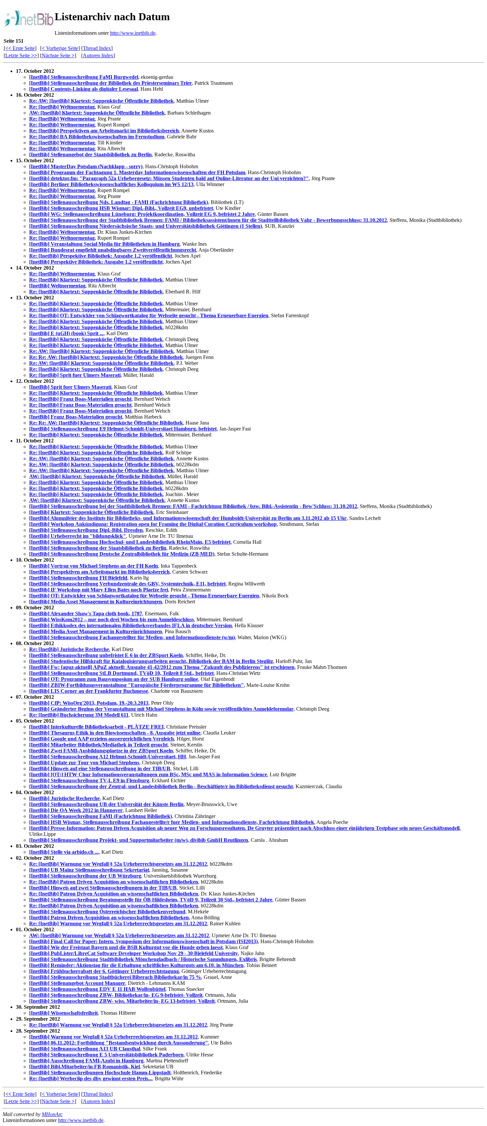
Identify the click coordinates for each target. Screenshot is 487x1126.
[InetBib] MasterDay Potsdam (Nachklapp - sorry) (85, 166)
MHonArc (52, 1114)
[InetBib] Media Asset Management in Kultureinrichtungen (95, 601)
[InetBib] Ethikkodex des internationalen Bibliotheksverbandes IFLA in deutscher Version (130, 625)
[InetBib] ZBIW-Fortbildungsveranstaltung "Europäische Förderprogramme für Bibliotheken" (136, 685)
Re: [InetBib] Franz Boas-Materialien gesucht (80, 399)
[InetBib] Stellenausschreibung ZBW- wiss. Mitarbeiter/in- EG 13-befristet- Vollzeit (122, 1001)
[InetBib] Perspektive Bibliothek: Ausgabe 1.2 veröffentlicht (96, 262)
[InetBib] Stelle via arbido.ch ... (64, 852)
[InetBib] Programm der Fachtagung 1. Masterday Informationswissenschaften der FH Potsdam (137, 172)
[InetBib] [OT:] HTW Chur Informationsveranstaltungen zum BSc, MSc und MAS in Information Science (148, 774)
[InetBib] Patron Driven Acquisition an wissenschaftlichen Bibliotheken (109, 917)
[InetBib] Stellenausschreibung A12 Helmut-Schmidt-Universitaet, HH (107, 756)
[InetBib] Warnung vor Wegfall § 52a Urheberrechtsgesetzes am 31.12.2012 (113, 1037)
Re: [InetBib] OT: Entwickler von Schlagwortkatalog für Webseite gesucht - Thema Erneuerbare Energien (148, 315)
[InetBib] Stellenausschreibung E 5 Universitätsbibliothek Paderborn (106, 1054)
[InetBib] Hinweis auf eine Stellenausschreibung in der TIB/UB (99, 768)
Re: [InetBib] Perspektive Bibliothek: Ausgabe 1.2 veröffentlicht (100, 256)
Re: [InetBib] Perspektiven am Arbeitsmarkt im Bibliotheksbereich (104, 130)
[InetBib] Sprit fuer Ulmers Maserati (70, 387)
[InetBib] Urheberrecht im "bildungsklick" (77, 536)
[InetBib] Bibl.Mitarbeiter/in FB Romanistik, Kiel (84, 1066)
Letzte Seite (21, 55)
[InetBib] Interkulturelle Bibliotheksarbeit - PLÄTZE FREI (96, 727)
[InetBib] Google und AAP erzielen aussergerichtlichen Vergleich (101, 739)
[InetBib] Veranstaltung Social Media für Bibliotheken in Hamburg (104, 244)
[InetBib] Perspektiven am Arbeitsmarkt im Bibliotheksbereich (99, 572)
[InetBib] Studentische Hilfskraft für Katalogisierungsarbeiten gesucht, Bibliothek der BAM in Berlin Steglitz (151, 661)
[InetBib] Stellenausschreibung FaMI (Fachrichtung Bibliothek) (100, 816)
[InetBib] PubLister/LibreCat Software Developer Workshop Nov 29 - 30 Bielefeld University (133, 953)
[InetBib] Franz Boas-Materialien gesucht (75, 417)
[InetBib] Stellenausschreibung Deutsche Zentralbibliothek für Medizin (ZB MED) (121, 554)
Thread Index (97, 48)
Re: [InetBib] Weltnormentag (62, 107)
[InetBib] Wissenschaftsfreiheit (63, 1013)
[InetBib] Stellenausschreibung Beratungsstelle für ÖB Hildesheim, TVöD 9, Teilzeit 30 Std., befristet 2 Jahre (150, 899)
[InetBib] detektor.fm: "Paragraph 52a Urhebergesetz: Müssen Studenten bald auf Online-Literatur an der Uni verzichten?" (169, 178)
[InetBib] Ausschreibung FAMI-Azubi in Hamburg (86, 1060)
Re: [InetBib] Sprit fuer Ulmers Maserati (75, 375)
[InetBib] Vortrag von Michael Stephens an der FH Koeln (93, 566)
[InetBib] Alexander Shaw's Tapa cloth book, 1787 (85, 613)
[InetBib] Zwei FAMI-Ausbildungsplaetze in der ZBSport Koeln (101, 750)
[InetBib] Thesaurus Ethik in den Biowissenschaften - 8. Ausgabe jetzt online (114, 733)
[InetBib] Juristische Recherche (64, 798)
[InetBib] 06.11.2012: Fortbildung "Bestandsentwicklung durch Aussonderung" (118, 1043)
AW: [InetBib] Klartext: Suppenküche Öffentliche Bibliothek (97, 113)
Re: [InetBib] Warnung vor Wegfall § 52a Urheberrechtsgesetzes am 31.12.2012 (118, 864)
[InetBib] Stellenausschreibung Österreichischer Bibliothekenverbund (107, 911)
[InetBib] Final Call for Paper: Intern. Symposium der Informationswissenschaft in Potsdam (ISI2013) (143, 941)
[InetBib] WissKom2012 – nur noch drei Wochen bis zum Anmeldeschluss (111, 619)
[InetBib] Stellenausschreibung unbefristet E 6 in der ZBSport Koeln (106, 655)
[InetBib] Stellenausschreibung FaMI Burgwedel (83, 77)
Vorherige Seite (60, 48)
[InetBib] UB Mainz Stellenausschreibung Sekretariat (89, 870)
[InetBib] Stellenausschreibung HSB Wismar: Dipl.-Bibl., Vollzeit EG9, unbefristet (121, 208)
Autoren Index (98, 55)
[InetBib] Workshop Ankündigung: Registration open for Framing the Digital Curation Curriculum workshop (153, 524)
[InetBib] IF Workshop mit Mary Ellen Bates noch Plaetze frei (98, 589)
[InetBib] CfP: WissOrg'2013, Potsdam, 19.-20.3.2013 (88, 703)
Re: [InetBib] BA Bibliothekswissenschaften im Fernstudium (96, 136)
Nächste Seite (58, 55)
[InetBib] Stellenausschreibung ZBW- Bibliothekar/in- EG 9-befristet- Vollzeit (115, 995)
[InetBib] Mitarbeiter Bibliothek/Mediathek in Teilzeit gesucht (98, 744)
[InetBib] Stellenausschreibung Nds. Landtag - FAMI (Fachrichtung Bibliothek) (118, 202)
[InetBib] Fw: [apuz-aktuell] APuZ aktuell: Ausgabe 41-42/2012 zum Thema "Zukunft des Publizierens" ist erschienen (162, 667)
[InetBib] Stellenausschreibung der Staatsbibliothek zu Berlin (97, 548)
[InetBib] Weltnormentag (57, 285)
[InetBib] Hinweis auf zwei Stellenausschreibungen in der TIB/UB (103, 888)
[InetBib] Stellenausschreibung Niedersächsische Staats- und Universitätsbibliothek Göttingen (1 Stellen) (145, 226)
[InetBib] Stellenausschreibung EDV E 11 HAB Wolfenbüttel (97, 989)
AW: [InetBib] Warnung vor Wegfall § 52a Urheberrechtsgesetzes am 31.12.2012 (119, 935)
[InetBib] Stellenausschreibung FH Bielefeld (78, 578)
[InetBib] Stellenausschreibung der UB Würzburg (85, 876)
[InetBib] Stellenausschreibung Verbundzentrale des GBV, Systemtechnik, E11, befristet (127, 584)
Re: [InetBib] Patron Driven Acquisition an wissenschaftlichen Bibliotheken (113, 882)
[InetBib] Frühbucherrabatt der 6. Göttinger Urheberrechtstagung (104, 971)
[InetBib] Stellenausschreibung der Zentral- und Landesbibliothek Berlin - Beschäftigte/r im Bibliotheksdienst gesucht (161, 786)
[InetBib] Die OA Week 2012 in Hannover (76, 810)
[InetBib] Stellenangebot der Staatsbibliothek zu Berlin (90, 154)
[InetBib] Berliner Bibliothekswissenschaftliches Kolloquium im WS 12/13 (111, 184)
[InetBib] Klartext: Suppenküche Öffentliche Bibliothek (91, 512)
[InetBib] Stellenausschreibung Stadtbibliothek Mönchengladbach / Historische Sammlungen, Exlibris (143, 959)
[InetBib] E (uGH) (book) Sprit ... (66, 333)
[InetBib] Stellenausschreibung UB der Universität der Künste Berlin (106, 804)
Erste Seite (20, 48)
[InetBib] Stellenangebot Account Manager (77, 983)
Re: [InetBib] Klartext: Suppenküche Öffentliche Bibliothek (96, 279)
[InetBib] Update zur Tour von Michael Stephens (84, 762)
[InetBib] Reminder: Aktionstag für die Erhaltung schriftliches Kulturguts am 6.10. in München (136, 965)
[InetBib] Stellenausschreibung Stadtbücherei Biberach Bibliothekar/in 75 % (115, 977)
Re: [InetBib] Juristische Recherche (69, 649)
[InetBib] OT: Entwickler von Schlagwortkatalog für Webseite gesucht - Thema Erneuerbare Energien (144, 595)
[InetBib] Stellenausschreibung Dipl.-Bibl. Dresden (86, 530)
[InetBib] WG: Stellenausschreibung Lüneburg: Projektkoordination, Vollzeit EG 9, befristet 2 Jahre (142, 214)
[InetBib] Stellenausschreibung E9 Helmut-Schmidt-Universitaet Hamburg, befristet (123, 429)
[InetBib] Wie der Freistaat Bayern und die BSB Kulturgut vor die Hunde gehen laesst (126, 947)
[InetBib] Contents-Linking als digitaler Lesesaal (83, 89)
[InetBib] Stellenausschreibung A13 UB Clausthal (84, 1048)
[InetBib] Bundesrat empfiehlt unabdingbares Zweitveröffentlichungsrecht (112, 250)
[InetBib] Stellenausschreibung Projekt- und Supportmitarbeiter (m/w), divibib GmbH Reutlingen (138, 840)
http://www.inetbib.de (132, 33)
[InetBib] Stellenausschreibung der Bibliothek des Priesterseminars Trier (110, 83)
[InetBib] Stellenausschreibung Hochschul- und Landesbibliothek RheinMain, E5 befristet (130, 542)
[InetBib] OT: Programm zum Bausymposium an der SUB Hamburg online (113, 679)
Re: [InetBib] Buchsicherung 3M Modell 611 (79, 715)
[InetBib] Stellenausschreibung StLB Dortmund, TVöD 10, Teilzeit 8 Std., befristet (121, 673)
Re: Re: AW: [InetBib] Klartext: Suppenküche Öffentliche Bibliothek (106, 357)
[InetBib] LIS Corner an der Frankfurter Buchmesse (88, 691)
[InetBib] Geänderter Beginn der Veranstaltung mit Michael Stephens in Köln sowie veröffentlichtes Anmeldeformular (161, 709)
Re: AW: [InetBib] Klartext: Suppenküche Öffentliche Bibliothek (101, 101)
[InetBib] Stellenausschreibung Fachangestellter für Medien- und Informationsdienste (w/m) (132, 637)
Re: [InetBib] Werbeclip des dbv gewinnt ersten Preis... (90, 1078)
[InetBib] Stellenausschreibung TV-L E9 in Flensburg (89, 780)
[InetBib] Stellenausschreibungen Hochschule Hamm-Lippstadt (100, 1072)
